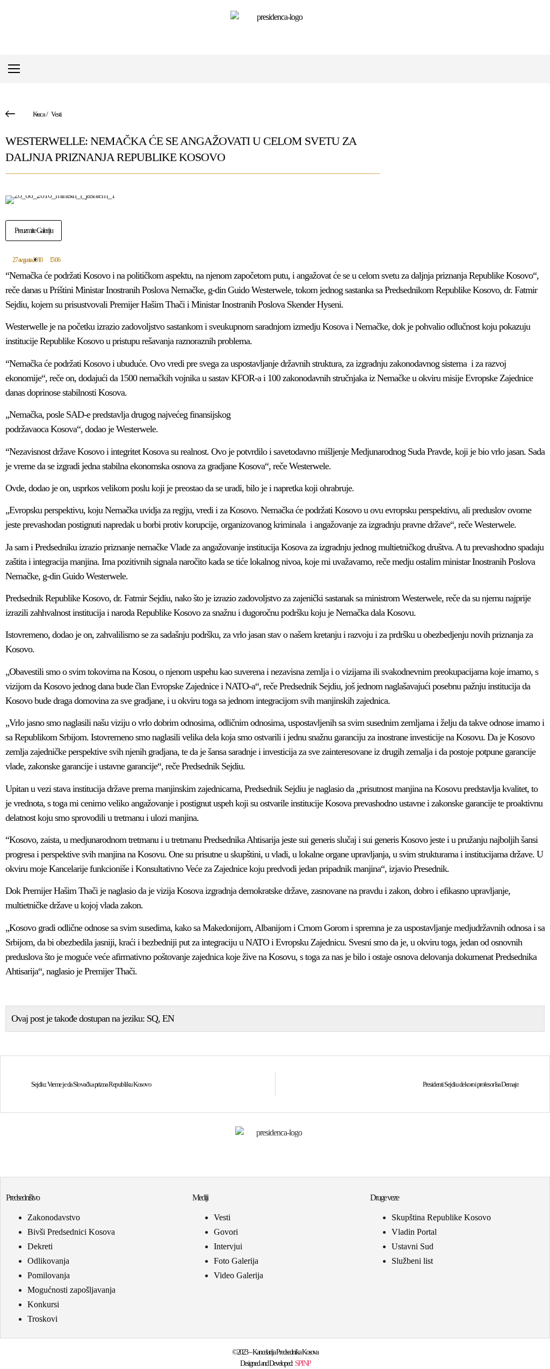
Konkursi (43, 1304)
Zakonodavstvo (53, 1217)
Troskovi (42, 1318)
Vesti (56, 114)
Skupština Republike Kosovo (441, 1217)
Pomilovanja (48, 1275)
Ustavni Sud (412, 1246)
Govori (226, 1231)
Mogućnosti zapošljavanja (71, 1289)
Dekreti (40, 1246)
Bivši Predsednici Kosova (71, 1231)
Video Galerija (238, 1275)
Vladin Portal (414, 1231)
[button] (536, 69)
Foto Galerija (236, 1260)
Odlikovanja (48, 1260)
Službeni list (412, 1260)
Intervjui (228, 1246)
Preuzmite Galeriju (34, 231)
